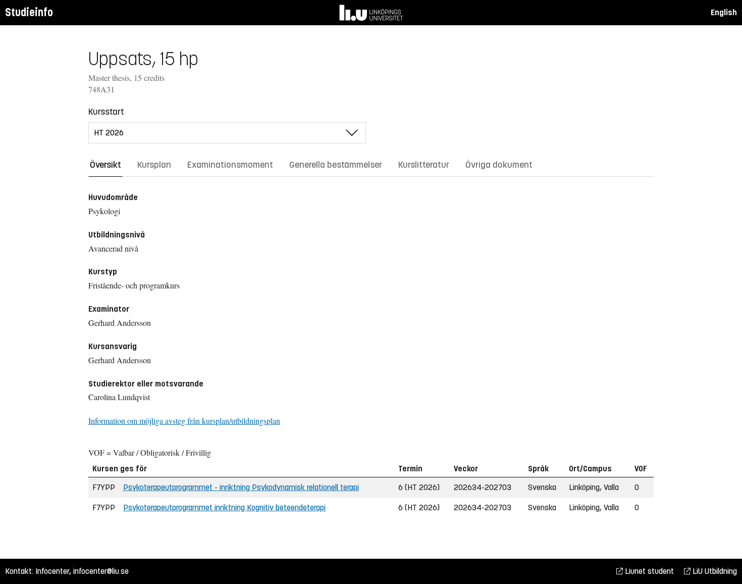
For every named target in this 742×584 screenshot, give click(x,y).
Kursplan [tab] (154, 164)
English (724, 12)
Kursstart (106, 111)
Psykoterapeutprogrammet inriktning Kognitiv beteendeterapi (224, 507)
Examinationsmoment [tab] (230, 164)
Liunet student (648, 571)
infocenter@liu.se (101, 571)
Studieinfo (29, 12)
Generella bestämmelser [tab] (335, 164)
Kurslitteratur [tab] (423, 164)
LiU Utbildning (714, 571)
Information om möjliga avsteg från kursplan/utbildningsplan (184, 420)
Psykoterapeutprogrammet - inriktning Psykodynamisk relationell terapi (241, 487)
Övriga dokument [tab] (499, 164)
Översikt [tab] (105, 164)
